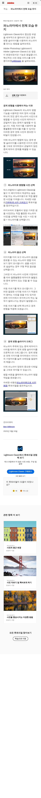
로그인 (35, 3)
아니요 (25, 491)
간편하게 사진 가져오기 (16, 202)
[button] (28, 3)
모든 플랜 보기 (20, 476)
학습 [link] (6, 9)
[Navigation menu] (3, 3)
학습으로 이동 (20, 638)
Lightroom (16, 61)
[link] (6, 9)
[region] (20, 537)
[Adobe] (10, 3)
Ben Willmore (9, 427)
